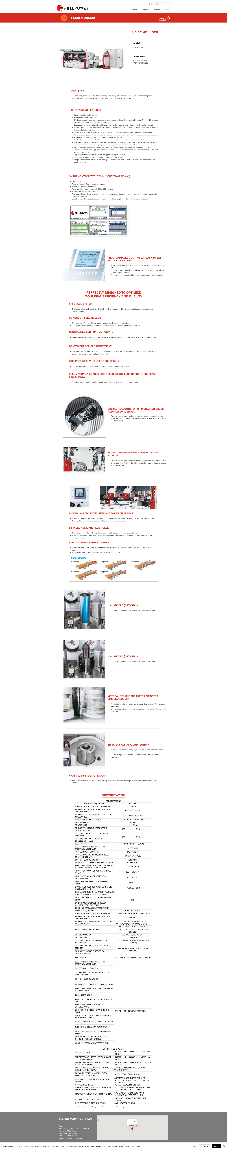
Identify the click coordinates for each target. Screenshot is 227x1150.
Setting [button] (194, 1146)
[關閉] (224, 1146)
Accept (216, 1146)
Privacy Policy (135, 1146)
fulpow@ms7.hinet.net (73, 1138)
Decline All (205, 1146)
